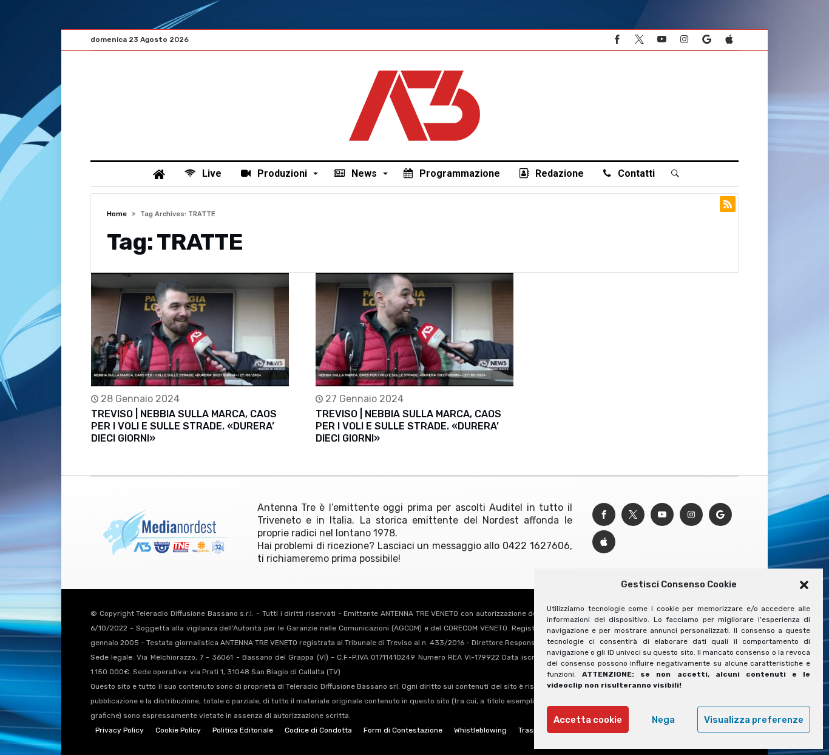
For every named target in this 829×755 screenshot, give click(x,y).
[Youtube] (661, 40)
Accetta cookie (587, 719)
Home (117, 214)
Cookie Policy (178, 730)
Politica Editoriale (242, 730)
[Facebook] (616, 40)
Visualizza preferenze (754, 719)
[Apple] (729, 40)
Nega (663, 719)
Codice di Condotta (318, 730)
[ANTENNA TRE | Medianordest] (414, 69)
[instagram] (684, 40)
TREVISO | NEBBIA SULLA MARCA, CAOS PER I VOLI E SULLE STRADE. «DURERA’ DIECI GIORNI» (184, 426)
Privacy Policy (119, 730)
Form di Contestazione (403, 730)
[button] (804, 585)
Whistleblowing (480, 730)
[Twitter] (639, 40)
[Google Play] (706, 40)
